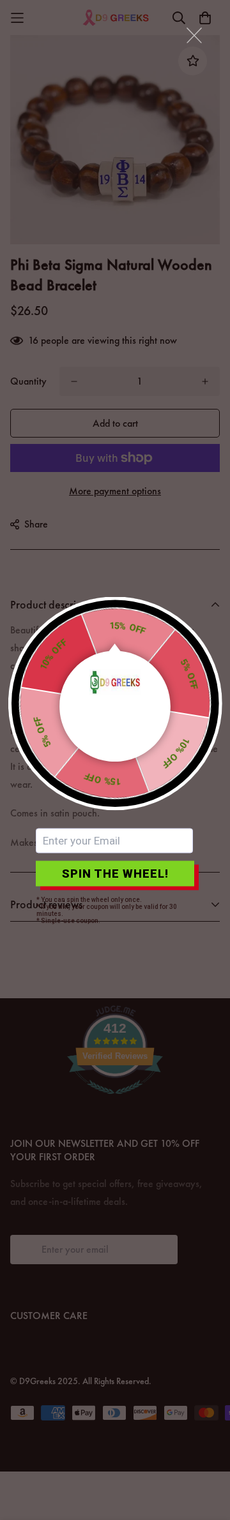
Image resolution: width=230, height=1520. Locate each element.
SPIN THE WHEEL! (115, 873)
